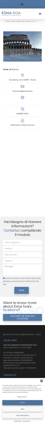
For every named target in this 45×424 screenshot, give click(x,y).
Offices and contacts (23, 21)
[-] (22, 98)
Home (8, 21)
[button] (41, 381)
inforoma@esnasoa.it (22, 91)
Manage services (22, 396)
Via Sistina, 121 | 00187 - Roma (22, 80)
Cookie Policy (17, 421)
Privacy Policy (26, 421)
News (13, 21)
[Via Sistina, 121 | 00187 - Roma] (22, 75)
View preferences (22, 415)
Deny (22, 409)
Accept (22, 403)
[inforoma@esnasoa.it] (22, 86)
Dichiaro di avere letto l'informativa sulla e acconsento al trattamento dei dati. (22, 281)
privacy (6, 281)
